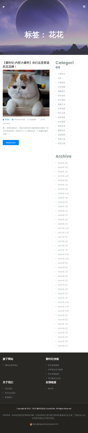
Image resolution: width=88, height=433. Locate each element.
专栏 (60, 78)
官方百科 (8, 388)
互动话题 (61, 87)
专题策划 (61, 82)
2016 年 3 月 (63, 289)
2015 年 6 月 (63, 328)
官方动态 (61, 95)
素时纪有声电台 (11, 365)
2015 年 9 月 (63, 315)
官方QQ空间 (10, 393)
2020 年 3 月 (63, 172)
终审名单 (61, 126)
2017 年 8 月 (63, 237)
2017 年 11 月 (63, 232)
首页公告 (61, 143)
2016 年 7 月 (63, 272)
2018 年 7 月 (63, 206)
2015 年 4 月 (63, 337)
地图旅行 (61, 91)
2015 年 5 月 (63, 333)
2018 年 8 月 (63, 202)
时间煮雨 (61, 108)
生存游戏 (61, 121)
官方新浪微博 (53, 365)
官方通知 (61, 100)
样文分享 (61, 113)
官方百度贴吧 (53, 374)
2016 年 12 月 (63, 254)
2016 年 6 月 (63, 276)
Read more (10, 142)
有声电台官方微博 (55, 369)
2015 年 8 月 (63, 319)
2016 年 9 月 (63, 263)
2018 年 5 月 (63, 215)
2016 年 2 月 (63, 293)
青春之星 (61, 139)
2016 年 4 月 (63, 285)
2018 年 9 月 (63, 198)
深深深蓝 (61, 117)
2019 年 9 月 (63, 180)
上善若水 (61, 74)
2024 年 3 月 (63, 163)
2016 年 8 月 (63, 267)
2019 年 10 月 (63, 176)
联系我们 (8, 397)
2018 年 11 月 (63, 193)
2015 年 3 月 (63, 341)
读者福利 (33, 119)
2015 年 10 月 (63, 311)
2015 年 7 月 (63, 324)
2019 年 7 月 (63, 185)
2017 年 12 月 (63, 228)
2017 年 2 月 (63, 246)
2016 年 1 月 (63, 298)
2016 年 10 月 (63, 259)
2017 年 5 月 (63, 241)
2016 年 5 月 (63, 280)
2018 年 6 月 (63, 211)
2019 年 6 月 (63, 189)
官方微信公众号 (54, 378)
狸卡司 (51, 388)
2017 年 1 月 (63, 250)
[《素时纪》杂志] (4, 7)
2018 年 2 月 (63, 224)
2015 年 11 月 (63, 306)
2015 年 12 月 (63, 302)
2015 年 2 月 (63, 346)
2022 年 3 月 (63, 167)
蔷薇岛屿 (61, 130)
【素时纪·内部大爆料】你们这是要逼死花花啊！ (26, 64)
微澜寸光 (61, 104)
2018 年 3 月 (63, 219)
